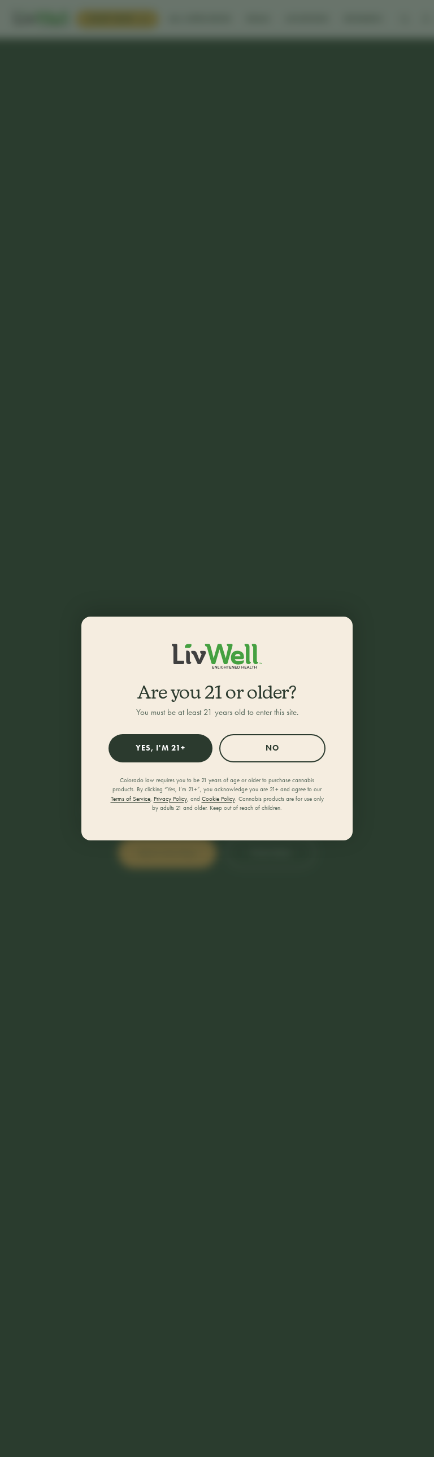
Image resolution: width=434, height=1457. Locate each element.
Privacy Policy (170, 799)
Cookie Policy (218, 799)
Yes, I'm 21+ (160, 748)
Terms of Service (130, 799)
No (272, 748)
